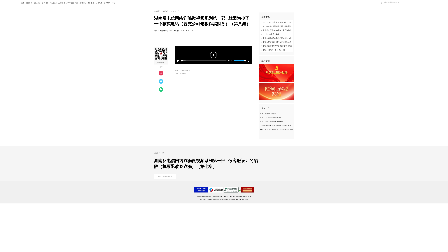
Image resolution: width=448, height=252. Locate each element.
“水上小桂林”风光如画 (270, 34)
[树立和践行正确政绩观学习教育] (276, 91)
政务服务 (91, 3)
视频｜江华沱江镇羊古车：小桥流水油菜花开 (276, 129)
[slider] (204, 61)
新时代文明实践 (72, 3)
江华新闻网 (164, 11)
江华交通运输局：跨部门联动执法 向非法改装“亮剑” (277, 38)
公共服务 (107, 3)
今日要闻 (29, 3)
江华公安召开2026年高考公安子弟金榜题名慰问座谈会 (277, 30)
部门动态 (37, 3)
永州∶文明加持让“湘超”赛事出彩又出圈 (276, 22)
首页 (22, 3)
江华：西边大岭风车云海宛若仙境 (272, 121)
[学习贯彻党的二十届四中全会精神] (276, 73)
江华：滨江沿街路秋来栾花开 (270, 118)
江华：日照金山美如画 (268, 114)
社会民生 (99, 3)
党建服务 (82, 3)
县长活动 (61, 3)
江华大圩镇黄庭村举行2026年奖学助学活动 (277, 42)
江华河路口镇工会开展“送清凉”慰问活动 (276, 46)
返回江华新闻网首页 (165, 176)
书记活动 (53, 3)
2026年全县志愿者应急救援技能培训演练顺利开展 (277, 26)
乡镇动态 (45, 3)
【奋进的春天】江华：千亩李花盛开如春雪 (275, 125)
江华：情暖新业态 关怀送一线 (273, 50)
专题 (113, 3)
